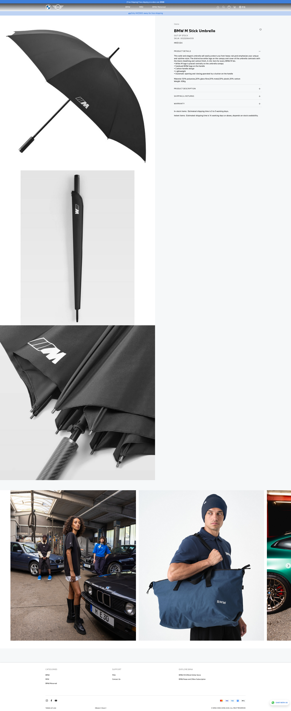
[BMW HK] (48, 7)
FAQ (114, 675)
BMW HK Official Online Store (190, 675)
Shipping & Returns (184, 96)
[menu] (145, 7)
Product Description (185, 89)
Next (288, 565)
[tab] (218, 52)
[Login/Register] (229, 7)
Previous (12, 565)
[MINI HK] (58, 7)
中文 (244, 7)
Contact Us (116, 679)
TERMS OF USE (50, 708)
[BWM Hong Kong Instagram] (47, 701)
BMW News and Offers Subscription (192, 679)
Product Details (182, 51)
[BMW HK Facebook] (52, 701)
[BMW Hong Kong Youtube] (57, 701)
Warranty (179, 103)
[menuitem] (128, 7)
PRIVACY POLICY (100, 708)
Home (176, 24)
